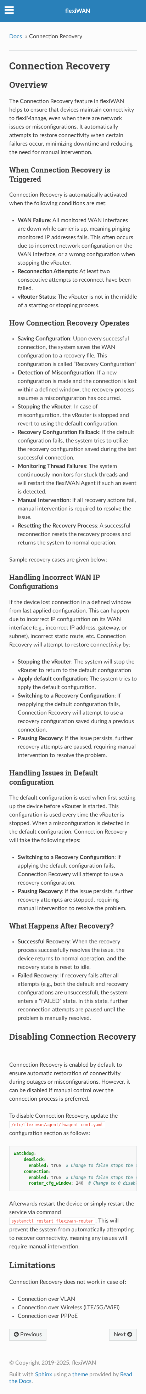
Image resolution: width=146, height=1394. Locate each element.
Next (120, 1334)
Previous (30, 1334)
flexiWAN (77, 11)
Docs (15, 36)
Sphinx (43, 1374)
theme (80, 1374)
